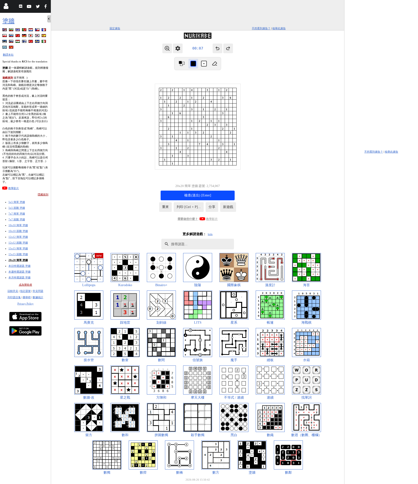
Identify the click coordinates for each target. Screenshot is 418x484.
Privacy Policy (25, 303)
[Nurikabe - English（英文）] (5, 30)
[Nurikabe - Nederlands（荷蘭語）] (31, 30)
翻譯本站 (8, 54)
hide (210, 234)
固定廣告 (115, 28)
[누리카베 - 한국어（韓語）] (37, 36)
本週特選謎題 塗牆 (19, 271)
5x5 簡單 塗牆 (16, 202)
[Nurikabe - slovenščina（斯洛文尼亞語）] (11, 42)
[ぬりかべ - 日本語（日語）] (31, 36)
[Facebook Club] (46, 7)
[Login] (6, 7)
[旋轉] (181, 63)
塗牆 (8, 21)
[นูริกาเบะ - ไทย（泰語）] (18, 30)
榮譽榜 (27, 297)
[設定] (178, 48)
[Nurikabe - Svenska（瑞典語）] (37, 42)
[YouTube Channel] (29, 7)
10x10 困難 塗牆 (18, 231)
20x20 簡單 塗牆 (18, 260)
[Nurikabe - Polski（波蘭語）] (5, 36)
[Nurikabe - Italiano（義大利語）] (44, 42)
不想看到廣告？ (261, 28)
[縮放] (167, 48)
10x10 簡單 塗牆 (18, 225)
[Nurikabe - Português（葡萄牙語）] (24, 30)
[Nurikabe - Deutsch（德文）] (24, 36)
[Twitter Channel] (38, 7)
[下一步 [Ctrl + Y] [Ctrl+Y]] (228, 48)
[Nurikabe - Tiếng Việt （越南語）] (11, 48)
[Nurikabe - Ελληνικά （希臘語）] (5, 48)
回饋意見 (12, 291)
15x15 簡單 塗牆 (18, 248)
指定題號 (25, 291)
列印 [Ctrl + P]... (189, 207)
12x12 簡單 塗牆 (18, 236)
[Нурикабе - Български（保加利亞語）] (11, 30)
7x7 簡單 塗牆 (16, 213)
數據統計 (38, 297)
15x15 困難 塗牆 (18, 254)
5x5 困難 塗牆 (16, 207)
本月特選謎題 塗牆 (19, 277)
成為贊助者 (25, 284)
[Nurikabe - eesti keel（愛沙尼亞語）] (5, 42)
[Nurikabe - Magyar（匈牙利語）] (18, 42)
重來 (165, 207)
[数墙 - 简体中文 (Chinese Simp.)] (18, 36)
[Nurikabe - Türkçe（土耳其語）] (31, 42)
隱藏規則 (43, 194)
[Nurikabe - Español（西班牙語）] (44, 36)
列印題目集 (14, 297)
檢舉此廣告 (279, 28)
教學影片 (13, 188)
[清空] (214, 63)
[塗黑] (193, 63)
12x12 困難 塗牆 (18, 242)
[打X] (204, 63)
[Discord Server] (21, 7)
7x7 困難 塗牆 (16, 219)
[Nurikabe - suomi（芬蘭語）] (24, 42)
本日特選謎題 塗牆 (19, 265)
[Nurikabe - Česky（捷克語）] (37, 30)
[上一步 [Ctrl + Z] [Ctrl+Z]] (217, 48)
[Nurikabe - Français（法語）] (44, 30)
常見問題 (38, 291)
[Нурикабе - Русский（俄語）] (11, 36)
